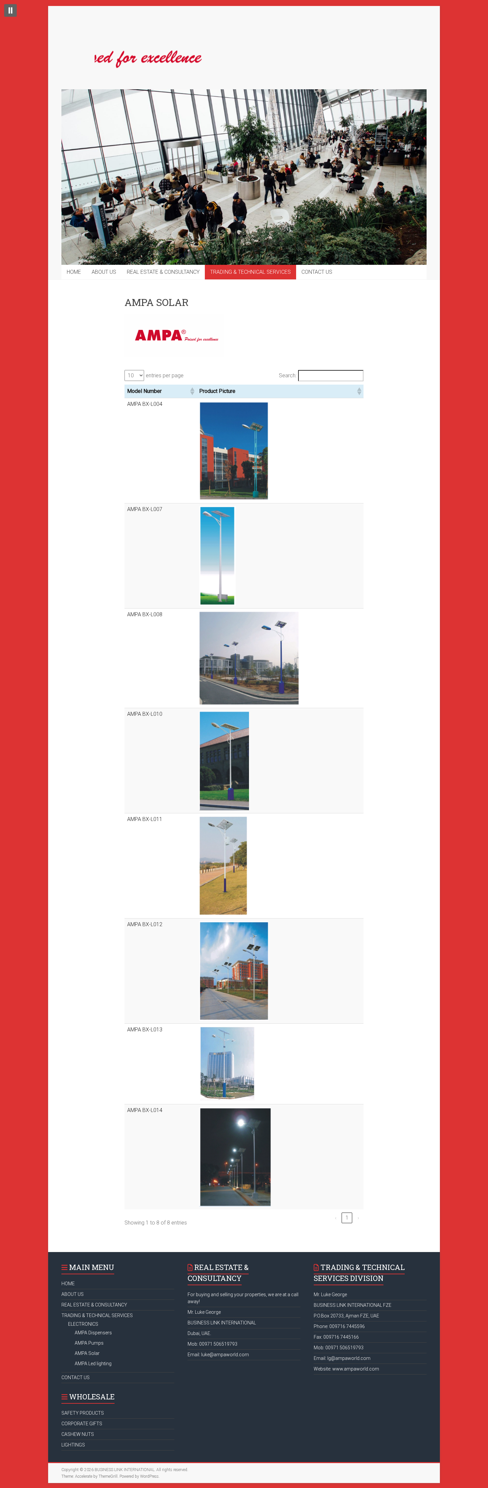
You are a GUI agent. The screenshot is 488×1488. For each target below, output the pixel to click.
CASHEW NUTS (77, 1434)
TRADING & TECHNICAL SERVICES (250, 272)
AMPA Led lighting (93, 1363)
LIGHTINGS (73, 1445)
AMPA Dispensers (93, 1332)
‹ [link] (336, 1218)
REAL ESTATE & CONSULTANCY (163, 272)
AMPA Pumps (89, 1343)
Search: (287, 375)
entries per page (165, 375)
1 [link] (347, 1218)
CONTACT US (316, 272)
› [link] (358, 1218)
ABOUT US (104, 272)
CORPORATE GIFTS (81, 1423)
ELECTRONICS (83, 1324)
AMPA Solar (87, 1353)
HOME (74, 272)
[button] (192, 391)
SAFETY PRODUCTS (82, 1413)
